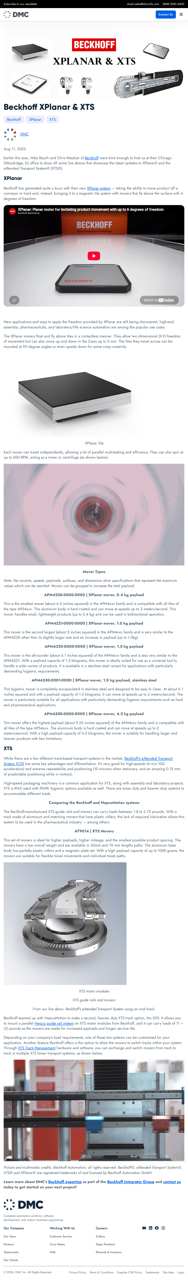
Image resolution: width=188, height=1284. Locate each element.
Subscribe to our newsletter (20, 4)
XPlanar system (99, 188)
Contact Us (166, 14)
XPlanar (35, 119)
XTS (53, 119)
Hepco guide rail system (54, 1023)
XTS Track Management (36, 1048)
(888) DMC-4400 (173, 4)
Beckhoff (14, 119)
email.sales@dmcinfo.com (143, 4)
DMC (24, 134)
